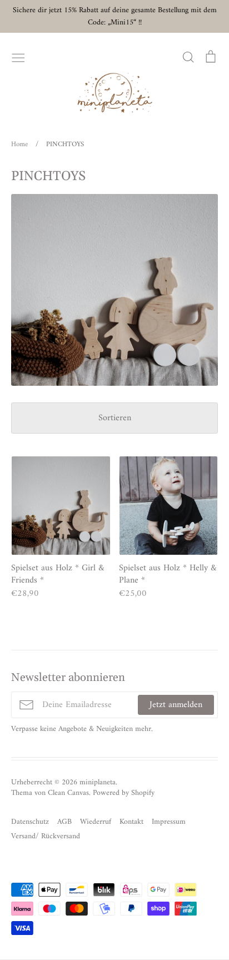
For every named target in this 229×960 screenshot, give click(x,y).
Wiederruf (95, 822)
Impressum (169, 822)
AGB (64, 822)
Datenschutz (30, 822)
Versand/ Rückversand (45, 836)
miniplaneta (97, 782)
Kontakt (131, 822)
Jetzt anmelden (176, 705)
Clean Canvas (68, 793)
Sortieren (114, 418)
